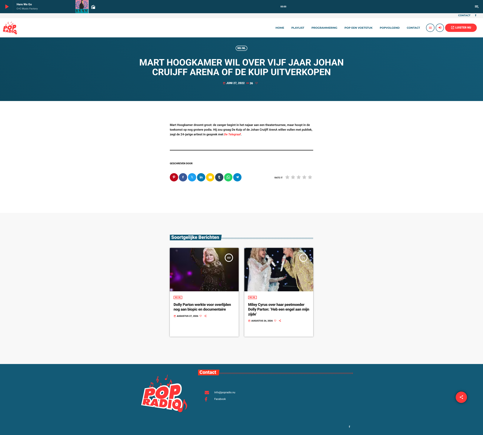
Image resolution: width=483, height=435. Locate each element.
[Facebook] (475, 15)
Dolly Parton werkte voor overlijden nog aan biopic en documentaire (202, 307)
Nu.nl (241, 48)
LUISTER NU (461, 27)
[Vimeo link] (10, 28)
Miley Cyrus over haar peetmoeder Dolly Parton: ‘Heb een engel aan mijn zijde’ (278, 309)
